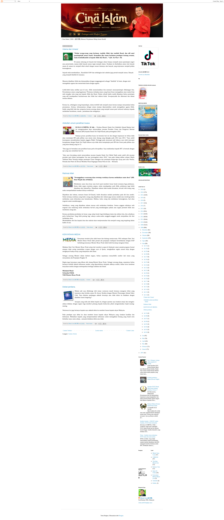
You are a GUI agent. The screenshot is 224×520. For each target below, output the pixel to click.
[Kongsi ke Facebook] (103, 116)
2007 (142, 352)
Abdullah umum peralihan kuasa (76, 123)
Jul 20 (146, 273)
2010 (142, 222)
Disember (145, 230)
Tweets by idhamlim (144, 74)
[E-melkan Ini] (98, 116)
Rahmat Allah (68, 173)
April (143, 341)
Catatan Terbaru (67, 330)
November (145, 232)
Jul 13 (146, 292)
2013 (142, 214)
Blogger (121, 515)
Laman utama (99, 330)
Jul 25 (146, 262)
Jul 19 (146, 275)
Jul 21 (146, 270)
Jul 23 (146, 267)
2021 (142, 195)
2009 (142, 225)
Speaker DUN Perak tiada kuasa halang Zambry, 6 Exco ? (153, 388)
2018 (142, 200)
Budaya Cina (156, 467)
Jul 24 (146, 265)
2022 (142, 192)
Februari (144, 346)
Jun (143, 335)
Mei (143, 338)
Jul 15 (146, 286)
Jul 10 (146, 313)
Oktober (144, 235)
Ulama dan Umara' (70, 49)
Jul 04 (146, 327)
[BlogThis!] (100, 116)
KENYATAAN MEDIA (71, 234)
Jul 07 (146, 318)
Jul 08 (146, 316)
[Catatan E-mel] (95, 116)
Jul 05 (146, 324)
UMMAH (155, 457)
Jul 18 (146, 278)
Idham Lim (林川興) (146, 498)
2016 (142, 205)
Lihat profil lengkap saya (145, 502)
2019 (142, 197)
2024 (142, 189)
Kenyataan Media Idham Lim (156, 476)
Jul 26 (146, 259)
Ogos (144, 241)
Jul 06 (146, 321)
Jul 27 (146, 256)
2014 (142, 211)
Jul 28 (146, 254)
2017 (142, 203)
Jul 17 (146, 281)
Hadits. (154, 483)
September (145, 238)
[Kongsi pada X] (101, 116)
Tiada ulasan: (90, 166)
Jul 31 (146, 246)
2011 (142, 219)
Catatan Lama (130, 330)
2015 (142, 208)
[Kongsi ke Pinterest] (105, 116)
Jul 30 (146, 248)
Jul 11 (145, 295)
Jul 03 (146, 329)
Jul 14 (146, 289)
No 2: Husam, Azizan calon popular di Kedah (153, 362)
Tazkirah (155, 480)
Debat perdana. (69, 287)
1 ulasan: (90, 116)
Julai (143, 243)
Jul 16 (146, 284)
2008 (142, 227)
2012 (142, 216)
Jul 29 (146, 251)
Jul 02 (146, 332)
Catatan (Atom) (72, 334)
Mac (143, 344)
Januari (144, 349)
